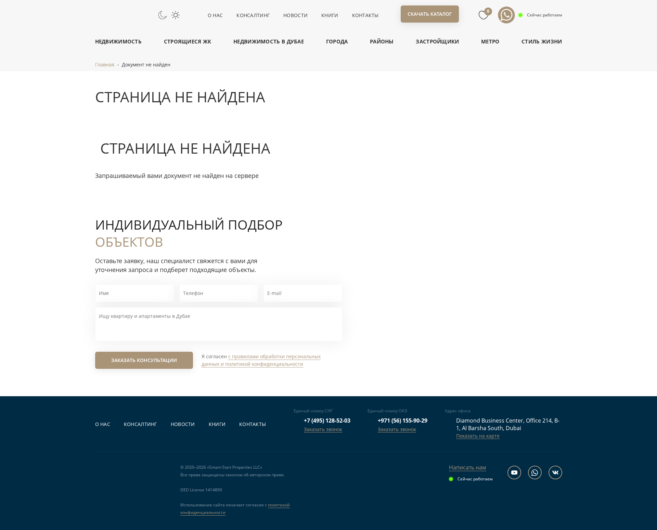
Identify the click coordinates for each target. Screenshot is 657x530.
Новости (295, 15)
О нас (215, 15)
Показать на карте (478, 435)
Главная (104, 64)
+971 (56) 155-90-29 (402, 420)
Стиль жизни (541, 41)
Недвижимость (118, 41)
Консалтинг (253, 15)
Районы (382, 41)
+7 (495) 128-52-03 (327, 420)
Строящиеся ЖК (187, 41)
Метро (490, 41)
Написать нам (467, 467)
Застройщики (437, 41)
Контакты (365, 15)
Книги (329, 15)
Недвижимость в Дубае (268, 41)
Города (337, 41)
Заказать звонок (323, 429)
